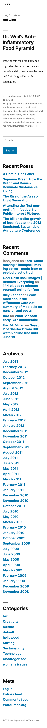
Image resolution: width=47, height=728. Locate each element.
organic (16, 122)
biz (5, 616)
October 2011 (13, 442)
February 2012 (14, 420)
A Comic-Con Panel (18, 174)
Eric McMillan (13, 325)
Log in (7, 689)
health (25, 114)
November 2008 (16, 592)
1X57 (6, 5)
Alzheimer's (18, 103)
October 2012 (14, 377)
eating (6, 114)
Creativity (11, 621)
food (12, 114)
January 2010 (13, 533)
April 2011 (11, 474)
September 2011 (16, 447)
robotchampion (13, 96)
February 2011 (14, 485)
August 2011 (13, 452)
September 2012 (16, 383)
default (9, 100)
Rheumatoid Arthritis (22, 126)
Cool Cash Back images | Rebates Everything (22, 280)
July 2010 (10, 511)
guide (18, 114)
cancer (19, 107)
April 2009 (11, 565)
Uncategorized (14, 659)
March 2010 (12, 522)
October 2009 (14, 538)
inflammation (9, 118)
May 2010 (11, 517)
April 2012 (11, 410)
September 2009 (16, 543)
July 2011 (10, 458)
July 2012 (10, 394)
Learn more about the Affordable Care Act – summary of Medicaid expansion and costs (23, 303)
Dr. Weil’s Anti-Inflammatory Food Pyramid (19, 42)
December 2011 (15, 431)
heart (32, 114)
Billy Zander (12, 295)
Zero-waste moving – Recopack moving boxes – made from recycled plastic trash (23, 266)
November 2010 (15, 501)
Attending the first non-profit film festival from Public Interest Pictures (21, 209)
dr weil (39, 111)
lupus (19, 118)
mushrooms (28, 118)
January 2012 (13, 426)
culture (8, 627)
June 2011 (11, 463)
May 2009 (11, 559)
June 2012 (11, 399)
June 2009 (11, 554)
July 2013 (10, 361)
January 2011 (13, 490)
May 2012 (10, 404)
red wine (7, 126)
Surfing (9, 643)
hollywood (11, 637)
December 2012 (15, 372)
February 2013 (14, 367)
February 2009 (14, 575)
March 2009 (12, 570)
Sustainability (14, 648)
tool (35, 126)
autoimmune (9, 107)
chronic (27, 107)
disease (22, 111)
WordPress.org (14, 705)
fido (6, 316)
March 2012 (12, 415)
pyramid (37, 122)
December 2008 (16, 586)
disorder (31, 111)
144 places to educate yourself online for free (21, 288)
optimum (7, 122)
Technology (12, 654)
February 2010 (14, 527)
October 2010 (14, 506)
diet (15, 111)
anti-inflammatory (33, 103)
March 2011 (12, 479)
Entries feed (12, 694)
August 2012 (13, 388)
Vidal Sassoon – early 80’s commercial (21, 318)
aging (8, 103)
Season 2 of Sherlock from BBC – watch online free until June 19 (22, 331)
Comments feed (15, 699)
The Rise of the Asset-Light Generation (20, 198)
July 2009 (11, 549)
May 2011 (10, 469)
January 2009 (14, 581)
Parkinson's (26, 122)
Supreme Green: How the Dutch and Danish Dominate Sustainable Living (22, 185)
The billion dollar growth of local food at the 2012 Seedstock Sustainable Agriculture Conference (22, 224)
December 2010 (15, 495)
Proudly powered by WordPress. (23, 720)
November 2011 (15, 436)
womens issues (15, 664)
